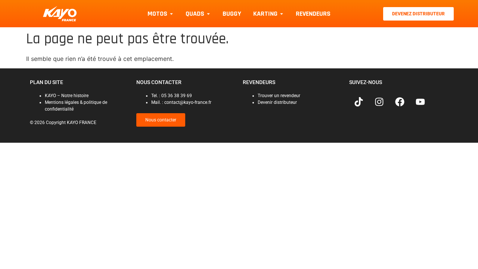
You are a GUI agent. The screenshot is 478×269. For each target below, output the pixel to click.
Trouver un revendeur (279, 95)
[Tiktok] (358, 101)
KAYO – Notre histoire (67, 95)
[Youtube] (420, 101)
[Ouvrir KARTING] (281, 14)
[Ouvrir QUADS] (208, 14)
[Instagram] (379, 101)
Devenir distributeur (277, 102)
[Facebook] (399, 101)
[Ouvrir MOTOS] (171, 14)
